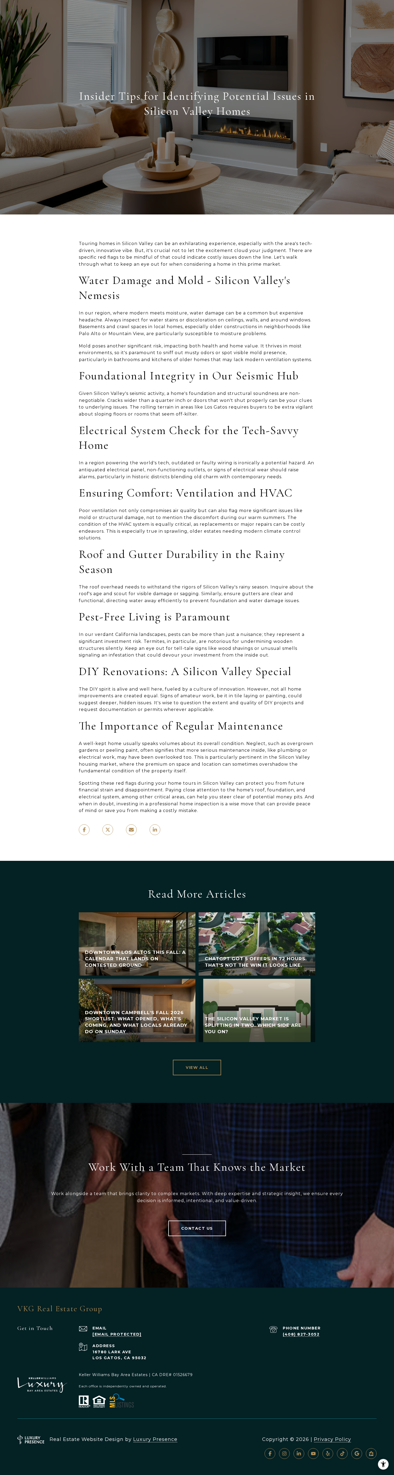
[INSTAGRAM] (284, 1453)
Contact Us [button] (197, 1228)
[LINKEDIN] (298, 1453)
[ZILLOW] (371, 1453)
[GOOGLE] (356, 1453)
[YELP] (327, 1453)
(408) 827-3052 (301, 1334)
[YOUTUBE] (313, 1453)
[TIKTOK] (342, 1453)
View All (197, 1067)
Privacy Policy (332, 1439)
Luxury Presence (155, 1439)
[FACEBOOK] (270, 1453)
